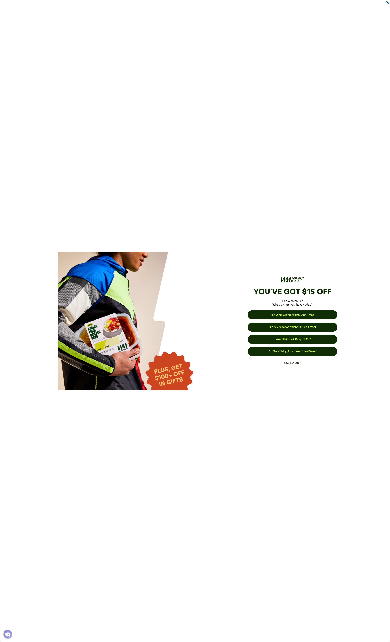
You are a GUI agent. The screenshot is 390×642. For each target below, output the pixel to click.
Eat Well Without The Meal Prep (292, 314)
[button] (7, 634)
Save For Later (292, 363)
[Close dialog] (387, 2)
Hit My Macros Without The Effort (292, 327)
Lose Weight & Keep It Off (292, 339)
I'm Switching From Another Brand (292, 351)
